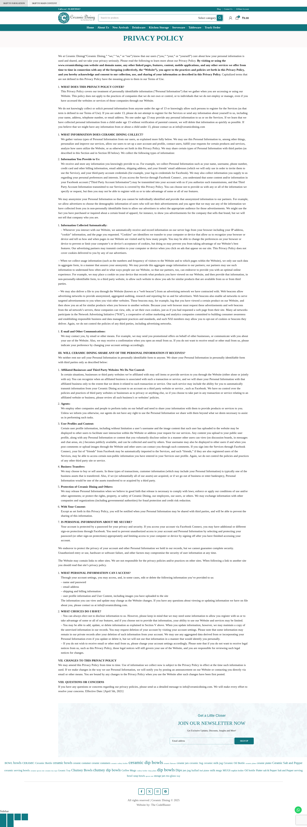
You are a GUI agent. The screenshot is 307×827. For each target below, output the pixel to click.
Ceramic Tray (64, 770)
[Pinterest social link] (165, 791)
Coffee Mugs (129, 770)
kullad (195, 770)
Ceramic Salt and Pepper (287, 763)
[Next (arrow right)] (10, 823)
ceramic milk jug (213, 763)
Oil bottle (249, 770)
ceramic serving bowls (17, 770)
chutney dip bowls (107, 770)
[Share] (10, 817)
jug (189, 770)
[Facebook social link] (141, 791)
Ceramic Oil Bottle (234, 763)
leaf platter (204, 770)
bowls (17, 763)
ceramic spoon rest (37, 771)
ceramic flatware (170, 763)
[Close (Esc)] (3, 817)
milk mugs (216, 770)
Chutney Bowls (81, 770)
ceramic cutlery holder (119, 763)
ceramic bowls (62, 763)
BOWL (8, 763)
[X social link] (149, 791)
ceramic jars (183, 763)
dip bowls (166, 769)
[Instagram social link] (157, 791)
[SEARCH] (220, 18)
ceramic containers (101, 763)
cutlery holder (142, 771)
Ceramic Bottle (43, 763)
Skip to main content (44, 3)
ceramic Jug (196, 763)
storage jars (159, 775)
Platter (259, 770)
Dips (179, 770)
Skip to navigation (14, 3)
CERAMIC (28, 763)
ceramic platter (264, 763)
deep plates (152, 771)
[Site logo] (76, 17)
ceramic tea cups (51, 771)
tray (178, 776)
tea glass (171, 775)
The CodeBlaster (161, 804)
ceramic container (82, 763)
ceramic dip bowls (146, 762)
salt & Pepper (270, 770)
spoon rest (149, 776)
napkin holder (237, 770)
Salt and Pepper (285, 770)
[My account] (230, 18)
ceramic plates (251, 763)
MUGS (226, 770)
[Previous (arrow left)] (3, 823)
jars (184, 770)
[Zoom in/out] (25, 817)
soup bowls (139, 775)
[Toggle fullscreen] (17, 817)
